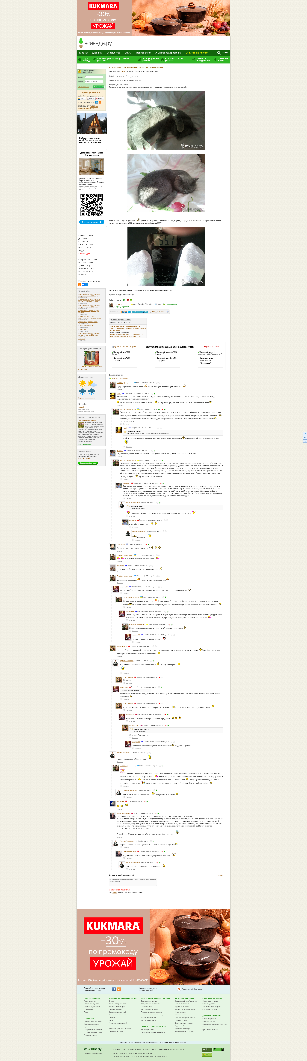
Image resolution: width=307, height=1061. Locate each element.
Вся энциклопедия (85, 444)
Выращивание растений (117, 1012)
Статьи (128, 52)
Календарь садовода (91, 1024)
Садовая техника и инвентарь (154, 1027)
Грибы (111, 1020)
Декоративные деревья (149, 1001)
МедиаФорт (98, 1053)
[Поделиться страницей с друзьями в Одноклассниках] (121, 312)
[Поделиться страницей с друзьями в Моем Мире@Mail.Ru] (126, 312)
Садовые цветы (146, 1006)
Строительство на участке (174, 59)
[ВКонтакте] (83, 284)
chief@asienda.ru (145, 1053)
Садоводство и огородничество (122, 998)
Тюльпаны (81, 339)
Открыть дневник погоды (86, 398)
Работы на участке (209, 1018)
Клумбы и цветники (182, 1004)
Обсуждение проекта (88, 259)
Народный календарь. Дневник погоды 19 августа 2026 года (89, 306)
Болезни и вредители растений (120, 1029)
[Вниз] (305, 441)
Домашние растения (148, 1018)
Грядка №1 (82, 329)
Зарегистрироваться (119, 890)
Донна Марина (122, 646)
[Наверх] (305, 433)
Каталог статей (85, 244)
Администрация (86, 268)
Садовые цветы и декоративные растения (113, 59)
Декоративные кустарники (150, 1004)
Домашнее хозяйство (211, 1016)
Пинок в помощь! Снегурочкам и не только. (126, 336)
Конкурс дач (84, 253)
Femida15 (123, 71)
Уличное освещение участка (185, 1018)
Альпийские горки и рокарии (185, 1009)
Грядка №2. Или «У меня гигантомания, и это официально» (90, 317)
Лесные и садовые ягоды (118, 1004)
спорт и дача (143, 67)
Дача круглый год (208, 1021)
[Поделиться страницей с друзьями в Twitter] (129, 312)
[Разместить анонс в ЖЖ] (144, 312)
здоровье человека (130, 67)
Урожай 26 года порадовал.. (87, 322)
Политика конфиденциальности (171, 1049)
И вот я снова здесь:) (85, 326)
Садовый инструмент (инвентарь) (153, 1032)
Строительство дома (210, 1001)
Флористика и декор (148, 1020)
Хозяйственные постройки (211, 1006)
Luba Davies (121, 544)
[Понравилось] (159, 383)
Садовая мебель (181, 1026)
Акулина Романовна (133, 503)
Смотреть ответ (84, 458)
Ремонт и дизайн (208, 1004)
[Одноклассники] (79, 284)
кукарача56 (124, 587)
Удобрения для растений (118, 1023)
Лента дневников (90, 1001)
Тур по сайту (84, 265)
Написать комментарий (120, 378)
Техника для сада (147, 1030)
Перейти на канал (90, 222)
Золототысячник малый (87, 420)
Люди (81, 250)
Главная (83, 52)
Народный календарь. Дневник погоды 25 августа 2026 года (89, 295)
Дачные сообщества (91, 1004)
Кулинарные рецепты (210, 1030)
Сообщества (113, 52)
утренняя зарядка (156, 67)
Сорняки (112, 1018)
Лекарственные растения (93, 1030)
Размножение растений (117, 1015)
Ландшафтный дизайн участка (186, 1001)
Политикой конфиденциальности (88, 107)
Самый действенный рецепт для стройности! (126, 334)
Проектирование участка (183, 1023)
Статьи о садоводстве (92, 1006)
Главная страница (86, 235)
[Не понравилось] (157, 383)
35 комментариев (171, 304)
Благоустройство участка (150, 59)
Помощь (82, 274)
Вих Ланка (120, 801)
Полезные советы (90, 1035)
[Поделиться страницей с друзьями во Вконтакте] (123, 312)
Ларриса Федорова (123, 813)
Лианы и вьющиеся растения (151, 1012)
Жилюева (120, 451)
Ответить (120, 389)
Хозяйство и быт (223, 59)
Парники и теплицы (116, 1031)
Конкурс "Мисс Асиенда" (125, 294)
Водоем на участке (182, 1006)
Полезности (89, 1018)
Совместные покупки (197, 52)
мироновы (120, 566)
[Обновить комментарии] (305, 437)
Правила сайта (85, 271)
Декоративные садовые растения (155, 998)
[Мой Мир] (86, 284)
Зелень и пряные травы (117, 1006)
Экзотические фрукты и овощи (152, 1015)
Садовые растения (115, 1009)
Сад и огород (86, 59)
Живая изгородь (180, 1012)
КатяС (119, 394)
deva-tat (81, 407)
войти (114, 893)
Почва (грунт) (113, 1026)
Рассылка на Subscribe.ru (192, 989)
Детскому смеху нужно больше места (91, 154)
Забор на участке (181, 1015)
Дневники (97, 52)
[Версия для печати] (168, 312)
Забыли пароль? (83, 87)
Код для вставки (158, 312)
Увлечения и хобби (209, 1027)
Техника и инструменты (203, 59)
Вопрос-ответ (143, 52)
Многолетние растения (149, 1009)
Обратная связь (118, 1049)
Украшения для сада (182, 1029)
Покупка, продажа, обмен (93, 1032)
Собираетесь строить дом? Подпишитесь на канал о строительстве (90, 140)
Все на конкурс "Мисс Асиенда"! (146, 71)
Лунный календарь (91, 1027)
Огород (111, 1001)
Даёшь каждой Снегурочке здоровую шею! (125, 326)
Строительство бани (209, 1009)
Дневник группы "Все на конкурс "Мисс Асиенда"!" (121, 321)
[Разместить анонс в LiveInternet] (135, 312)
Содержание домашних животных (214, 1024)
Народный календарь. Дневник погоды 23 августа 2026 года (89, 334)
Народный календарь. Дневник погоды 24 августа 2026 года (89, 300)
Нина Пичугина (134, 1053)
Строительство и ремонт (212, 998)
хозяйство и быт (115, 67)
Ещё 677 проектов (211, 347)
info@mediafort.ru (162, 1056)
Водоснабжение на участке (184, 1031)
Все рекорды (82, 369)
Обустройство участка (184, 998)
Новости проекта (86, 262)
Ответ (124, 690)
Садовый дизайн (181, 1020)
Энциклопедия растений (168, 52)
